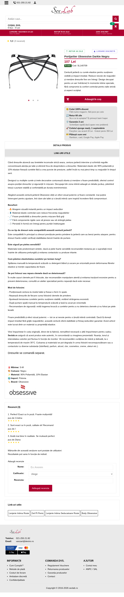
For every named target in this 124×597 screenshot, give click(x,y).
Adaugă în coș (93, 99)
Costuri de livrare (17, 573)
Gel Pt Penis (37, 513)
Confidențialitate (17, 580)
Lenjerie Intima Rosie (19, 513)
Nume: (21, 466)
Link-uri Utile (62, 153)
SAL (95, 569)
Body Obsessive (89, 513)
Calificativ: (18, 473)
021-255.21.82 (24, 2)
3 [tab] (37, 100)
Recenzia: (19, 480)
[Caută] (116, 19)
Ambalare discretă (18, 576)
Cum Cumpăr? (16, 565)
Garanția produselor (57, 573)
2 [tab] (33, 100)
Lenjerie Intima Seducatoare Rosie (62, 513)
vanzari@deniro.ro (25, 541)
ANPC (89, 569)
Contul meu (91, 565)
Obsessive (24, 382)
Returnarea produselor (58, 569)
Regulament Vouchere (58, 565)
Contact (51, 576)
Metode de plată (17, 569)
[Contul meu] (35, 2)
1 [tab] (28, 100)
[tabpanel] (33, 71)
